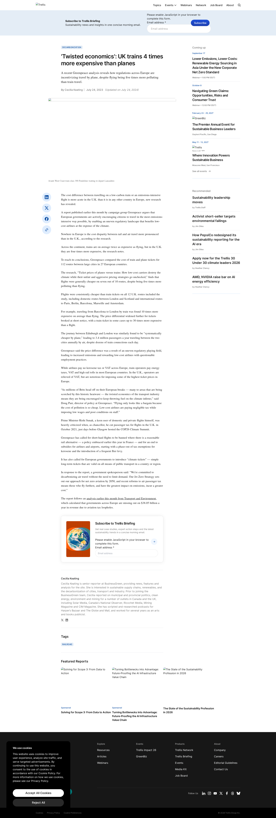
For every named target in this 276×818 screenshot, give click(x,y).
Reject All (38, 802)
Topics (157, 5)
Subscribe (200, 22)
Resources (103, 750)
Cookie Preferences (72, 813)
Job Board (216, 5)
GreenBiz (141, 756)
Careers (218, 756)
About (230, 5)
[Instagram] (209, 793)
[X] (46, 208)
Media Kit (181, 769)
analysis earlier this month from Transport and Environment (121, 498)
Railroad (67, 644)
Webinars (186, 5)
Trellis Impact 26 (146, 750)
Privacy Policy (53, 813)
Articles (101, 756)
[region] (38, 776)
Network (201, 5)
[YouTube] (215, 793)
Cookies (39, 813)
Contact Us (221, 769)
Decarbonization (71, 47)
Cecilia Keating (74, 89)
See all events (199, 171)
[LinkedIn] (46, 197)
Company (220, 750)
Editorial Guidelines (225, 762)
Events (169, 5)
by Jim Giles (197, 226)
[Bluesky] (238, 793)
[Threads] (232, 793)
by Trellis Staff (198, 207)
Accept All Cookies (38, 793)
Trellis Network (184, 750)
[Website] (46, 229)
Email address (156, 22)
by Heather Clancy (200, 268)
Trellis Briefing (183, 756)
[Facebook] (46, 218)
